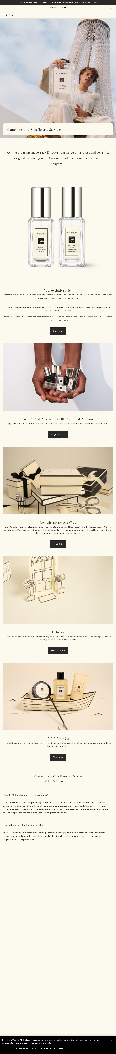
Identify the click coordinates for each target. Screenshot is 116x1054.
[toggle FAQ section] (85, 779)
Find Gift (58, 544)
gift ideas (14, 839)
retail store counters (88, 806)
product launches (95, 836)
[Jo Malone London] (58, 8)
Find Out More (58, 650)
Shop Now (58, 757)
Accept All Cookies (52, 1048)
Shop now (58, 331)
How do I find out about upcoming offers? (24, 825)
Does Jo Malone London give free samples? (25, 795)
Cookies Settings (26, 1048)
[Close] (111, 1040)
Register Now (58, 434)
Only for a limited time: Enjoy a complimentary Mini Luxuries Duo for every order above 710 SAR (58, 2)
